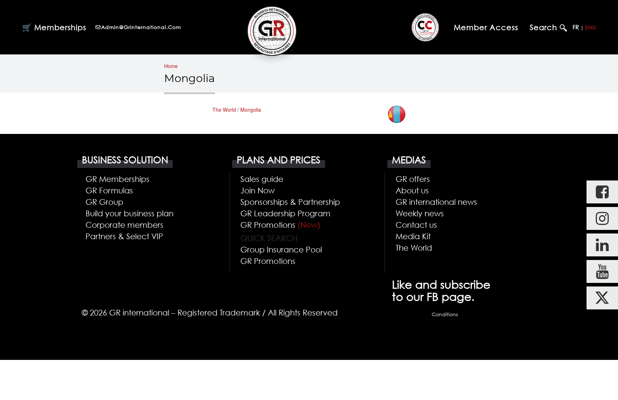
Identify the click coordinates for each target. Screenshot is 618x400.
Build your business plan (129, 213)
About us (412, 190)
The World (224, 109)
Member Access (486, 27)
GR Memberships (117, 179)
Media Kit (413, 236)
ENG (590, 27)
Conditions (445, 314)
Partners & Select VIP (124, 236)
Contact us (416, 225)
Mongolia (250, 109)
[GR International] (272, 31)
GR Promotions (280, 225)
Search (545, 27)
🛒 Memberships (54, 27)
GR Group (104, 202)
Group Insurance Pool (281, 249)
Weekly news (420, 213)
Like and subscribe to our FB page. (441, 290)
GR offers (413, 179)
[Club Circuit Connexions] (425, 27)
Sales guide (261, 179)
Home (171, 65)
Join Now (257, 190)
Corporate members (124, 225)
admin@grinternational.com (141, 27)
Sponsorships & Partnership (290, 202)
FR (576, 27)
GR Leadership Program (285, 213)
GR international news (436, 202)
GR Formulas (109, 190)
